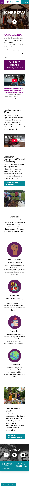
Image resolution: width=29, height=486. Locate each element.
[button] (2, 2)
